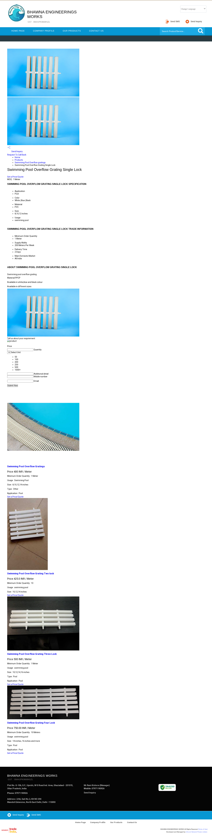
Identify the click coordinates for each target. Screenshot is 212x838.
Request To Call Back (16, 155)
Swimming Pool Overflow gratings (30, 162)
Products (19, 160)
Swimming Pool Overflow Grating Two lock (30, 573)
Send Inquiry (17, 151)
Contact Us (96, 31)
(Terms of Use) (203, 829)
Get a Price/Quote (15, 177)
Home (17, 157)
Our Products (72, 31)
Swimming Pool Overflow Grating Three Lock (32, 654)
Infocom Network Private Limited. (197, 832)
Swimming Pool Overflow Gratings (26, 466)
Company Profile (43, 31)
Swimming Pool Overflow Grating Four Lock (31, 722)
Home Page (18, 31)
